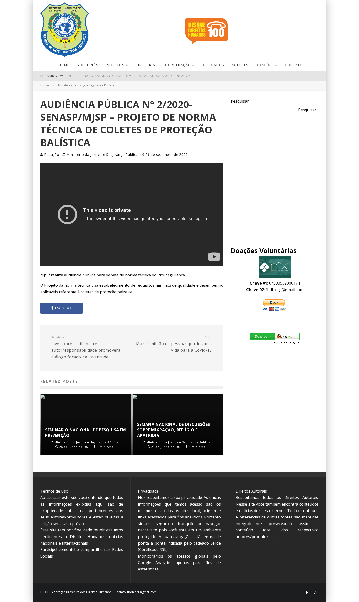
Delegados (213, 65)
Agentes (240, 65)
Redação (51, 154)
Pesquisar (240, 101)
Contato (294, 65)
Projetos (115, 65)
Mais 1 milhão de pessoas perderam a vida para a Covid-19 (174, 344)
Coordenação (177, 65)
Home (64, 65)
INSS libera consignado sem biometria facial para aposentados (129, 76)
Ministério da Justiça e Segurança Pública (102, 154)
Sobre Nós (88, 65)
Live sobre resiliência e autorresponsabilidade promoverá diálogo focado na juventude (86, 347)
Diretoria (145, 65)
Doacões (265, 65)
